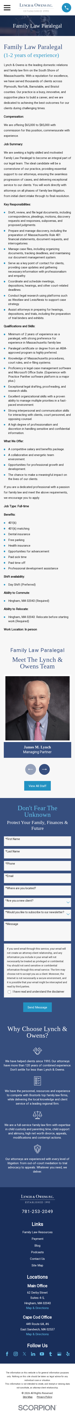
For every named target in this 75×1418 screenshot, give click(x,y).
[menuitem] (28, 1397)
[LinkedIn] (33, 1354)
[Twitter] (24, 1354)
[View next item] (44, 769)
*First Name (12, 839)
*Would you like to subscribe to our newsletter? (34, 912)
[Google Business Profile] (59, 1354)
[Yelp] (68, 1354)
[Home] (36, 7)
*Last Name (12, 851)
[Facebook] (7, 1354)
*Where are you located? (20, 888)
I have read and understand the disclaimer (38, 992)
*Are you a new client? (19, 901)
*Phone (10, 864)
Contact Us (37, 1259)
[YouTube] (42, 1354)
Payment (37, 1239)
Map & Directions (37, 1308)
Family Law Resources (37, 1232)
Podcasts (37, 1252)
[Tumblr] (50, 1354)
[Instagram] (16, 1354)
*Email (9, 876)
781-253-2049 (37, 1211)
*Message (11, 924)
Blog (37, 1245)
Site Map (37, 1265)
